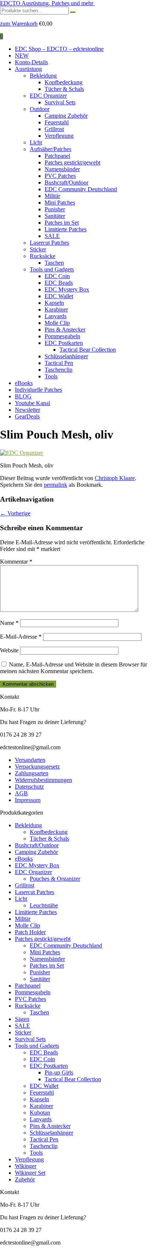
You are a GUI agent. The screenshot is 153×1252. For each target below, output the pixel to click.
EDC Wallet (59, 296)
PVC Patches (60, 176)
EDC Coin (57, 276)
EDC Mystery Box (67, 289)
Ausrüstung (28, 69)
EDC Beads (59, 283)
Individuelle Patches (38, 390)
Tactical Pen (59, 363)
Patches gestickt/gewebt (72, 162)
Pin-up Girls (59, 1072)
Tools (51, 376)
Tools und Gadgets (52, 269)
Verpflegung (59, 136)
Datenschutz (29, 786)
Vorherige (15, 513)
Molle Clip (57, 323)
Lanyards (55, 316)
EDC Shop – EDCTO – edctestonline (59, 49)
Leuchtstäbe (44, 905)
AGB (21, 793)
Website (9, 650)
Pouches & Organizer (55, 879)
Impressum (27, 800)
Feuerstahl (57, 122)
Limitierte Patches (66, 229)
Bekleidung (43, 75)
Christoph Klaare (115, 478)
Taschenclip (58, 369)
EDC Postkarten (64, 343)
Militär (52, 196)
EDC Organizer (48, 95)
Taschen (54, 263)
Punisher (55, 209)
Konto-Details (31, 62)
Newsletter (27, 410)
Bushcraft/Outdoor (66, 182)
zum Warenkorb (19, 23)
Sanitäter (55, 216)
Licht (36, 142)
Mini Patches (60, 202)
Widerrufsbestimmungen (43, 780)
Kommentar (16, 561)
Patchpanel (57, 156)
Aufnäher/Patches (50, 149)
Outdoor (39, 109)
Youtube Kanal (32, 403)
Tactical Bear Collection (87, 349)
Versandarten (30, 760)
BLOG (23, 396)
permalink (55, 485)
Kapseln (54, 303)
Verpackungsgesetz (37, 766)
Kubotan (40, 1112)
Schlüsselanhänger (66, 356)
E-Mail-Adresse (21, 636)
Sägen (22, 1019)
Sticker (38, 249)
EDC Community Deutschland (81, 189)
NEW (22, 55)
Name (9, 623)
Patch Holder (30, 932)
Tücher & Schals (64, 89)
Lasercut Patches (49, 242)
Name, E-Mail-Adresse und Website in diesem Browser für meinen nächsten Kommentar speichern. (73, 667)
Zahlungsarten (31, 773)
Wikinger (25, 1166)
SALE (52, 236)
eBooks (24, 383)
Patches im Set (62, 222)
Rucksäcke (42, 256)
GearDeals (27, 416)
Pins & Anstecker (65, 329)
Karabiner (56, 309)
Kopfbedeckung (63, 82)
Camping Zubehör (66, 116)
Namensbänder (62, 169)
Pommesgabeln (62, 336)
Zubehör (25, 1179)
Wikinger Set (30, 1173)
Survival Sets (60, 102)
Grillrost (54, 129)
